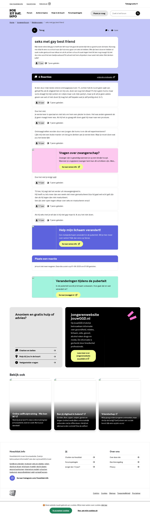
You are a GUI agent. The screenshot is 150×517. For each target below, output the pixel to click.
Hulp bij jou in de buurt (29, 356)
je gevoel (28, 464)
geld (32, 472)
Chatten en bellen (27, 350)
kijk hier (104, 505)
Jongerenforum (23, 22)
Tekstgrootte (130, 4)
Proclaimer (136, 493)
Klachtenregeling (116, 462)
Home (12, 22)
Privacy (112, 467)
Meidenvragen (37, 22)
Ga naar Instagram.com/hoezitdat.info (32, 478)
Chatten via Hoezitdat (73, 457)
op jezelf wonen (41, 472)
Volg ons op (43, 4)
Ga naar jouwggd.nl (70, 296)
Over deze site (115, 457)
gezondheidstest (24, 472)
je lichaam (26, 466)
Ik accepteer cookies (60, 510)
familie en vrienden (17, 464)
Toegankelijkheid (123, 493)
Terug (38, 31)
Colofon (96, 493)
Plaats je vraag (99, 13)
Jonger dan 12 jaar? (72, 467)
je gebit (33, 466)
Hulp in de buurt (57, 13)
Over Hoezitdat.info (16, 4)
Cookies (104, 493)
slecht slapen (41, 466)
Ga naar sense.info (72, 167)
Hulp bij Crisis (31, 4)
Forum (29, 13)
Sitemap (112, 493)
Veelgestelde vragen (28, 362)
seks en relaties (38, 464)
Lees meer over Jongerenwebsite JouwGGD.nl (86, 356)
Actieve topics (42, 13)
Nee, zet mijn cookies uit (88, 510)
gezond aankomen (17, 469)
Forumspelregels (75, 13)
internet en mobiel (32, 469)
